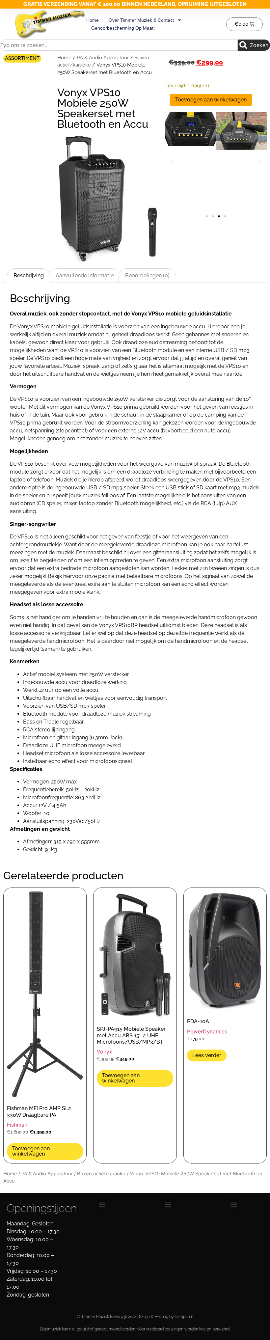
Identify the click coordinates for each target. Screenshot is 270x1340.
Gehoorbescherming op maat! (123, 28)
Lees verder (206, 1055)
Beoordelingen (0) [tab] (147, 275)
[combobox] (119, 45)
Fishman (17, 1124)
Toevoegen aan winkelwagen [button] (31, 1151)
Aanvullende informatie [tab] (85, 275)
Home (92, 20)
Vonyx (104, 1051)
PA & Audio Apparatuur (103, 57)
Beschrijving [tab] (29, 275)
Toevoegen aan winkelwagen (211, 99)
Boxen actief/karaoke (101, 1174)
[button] (173, 162)
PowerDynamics (207, 1031)
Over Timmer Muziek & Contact (141, 20)
